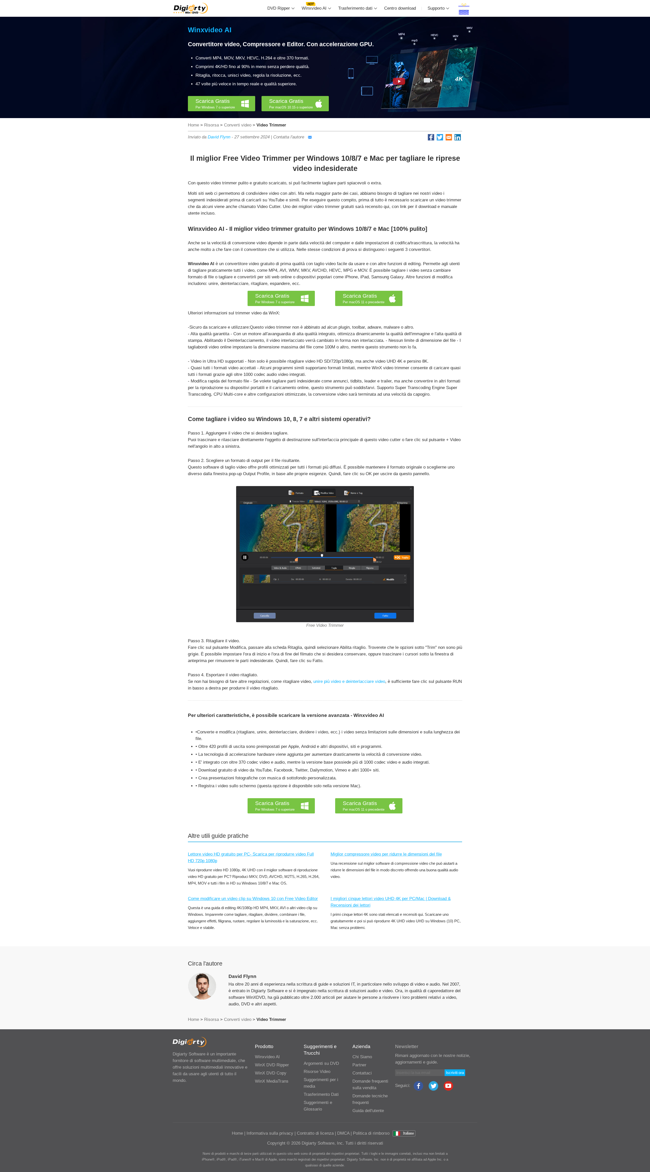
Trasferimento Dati (321, 1094)
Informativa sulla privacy (270, 1133)
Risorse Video (317, 1071)
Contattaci (362, 1073)
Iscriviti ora (455, 1072)
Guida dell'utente (368, 1110)
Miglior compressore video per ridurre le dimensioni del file (386, 854)
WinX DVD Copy (270, 1073)
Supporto (436, 8)
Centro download (400, 8)
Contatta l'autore (289, 137)
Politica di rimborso (371, 1133)
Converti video (237, 125)
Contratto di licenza (315, 1133)
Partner (359, 1065)
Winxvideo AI (314, 8)
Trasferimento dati (355, 8)
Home (193, 125)
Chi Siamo (362, 1056)
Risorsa (211, 125)
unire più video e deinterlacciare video (349, 681)
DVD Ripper (278, 8)
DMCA (343, 1133)
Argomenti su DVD (321, 1063)
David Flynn (219, 137)
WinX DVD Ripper (272, 1065)
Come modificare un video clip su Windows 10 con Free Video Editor (253, 898)
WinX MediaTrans (271, 1081)
